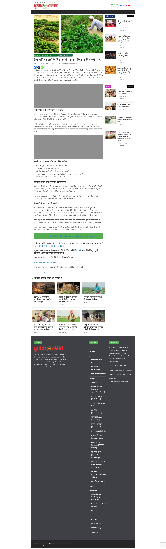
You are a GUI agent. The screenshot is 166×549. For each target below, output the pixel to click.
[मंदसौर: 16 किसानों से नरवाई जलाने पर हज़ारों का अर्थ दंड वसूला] (43, 283)
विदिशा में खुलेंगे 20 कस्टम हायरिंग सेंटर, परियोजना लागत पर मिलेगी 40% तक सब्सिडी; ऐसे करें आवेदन (124, 39)
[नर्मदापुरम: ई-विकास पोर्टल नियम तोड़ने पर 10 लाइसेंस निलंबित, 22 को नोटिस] (68, 311)
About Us (51, 12)
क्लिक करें (77, 250)
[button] (55, 12)
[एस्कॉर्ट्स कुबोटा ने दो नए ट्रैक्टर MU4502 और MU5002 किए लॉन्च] (110, 58)
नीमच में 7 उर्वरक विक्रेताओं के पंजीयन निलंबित (93, 298)
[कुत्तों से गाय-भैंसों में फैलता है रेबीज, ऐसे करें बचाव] (110, 109)
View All (130, 16)
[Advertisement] (68, 96)
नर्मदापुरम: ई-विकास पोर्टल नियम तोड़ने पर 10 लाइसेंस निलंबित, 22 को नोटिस (68, 327)
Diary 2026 (95, 511)
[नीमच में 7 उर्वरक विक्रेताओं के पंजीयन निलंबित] (93, 283)
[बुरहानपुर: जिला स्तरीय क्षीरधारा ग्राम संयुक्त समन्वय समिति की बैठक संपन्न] (93, 311)
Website (94, 519)
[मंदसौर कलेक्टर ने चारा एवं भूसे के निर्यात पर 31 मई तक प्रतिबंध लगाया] (68, 283)
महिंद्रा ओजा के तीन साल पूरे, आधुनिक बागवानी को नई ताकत (124, 23)
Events (79, 12)
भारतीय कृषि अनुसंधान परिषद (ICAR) (71, 64)
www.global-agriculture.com (44, 272)
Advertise (99, 12)
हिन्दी (117, 5)
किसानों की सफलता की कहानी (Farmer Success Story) (45, 55)
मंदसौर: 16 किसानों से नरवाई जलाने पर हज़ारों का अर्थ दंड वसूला (43, 299)
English (113, 5)
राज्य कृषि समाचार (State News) (65, 55)
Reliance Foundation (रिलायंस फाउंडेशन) (98, 474)
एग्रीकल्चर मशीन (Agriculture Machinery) (96, 455)
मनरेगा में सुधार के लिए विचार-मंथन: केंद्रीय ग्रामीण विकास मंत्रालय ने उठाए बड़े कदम (70, 236)
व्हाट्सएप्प (60, 246)
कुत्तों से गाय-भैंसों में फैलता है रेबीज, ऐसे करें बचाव (124, 105)
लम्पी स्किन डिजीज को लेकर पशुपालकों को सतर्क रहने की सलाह (125, 120)
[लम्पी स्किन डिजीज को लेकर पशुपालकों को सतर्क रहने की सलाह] (110, 123)
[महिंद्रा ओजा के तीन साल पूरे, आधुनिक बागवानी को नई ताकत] (110, 26)
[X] (38, 67)
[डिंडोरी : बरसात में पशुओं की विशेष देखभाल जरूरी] (110, 95)
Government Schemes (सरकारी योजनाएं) (97, 445)
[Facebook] (35, 67)
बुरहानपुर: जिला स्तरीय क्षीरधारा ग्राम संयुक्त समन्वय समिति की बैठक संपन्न (93, 327)
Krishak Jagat (84, 64)
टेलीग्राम (51, 246)
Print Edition (96, 523)
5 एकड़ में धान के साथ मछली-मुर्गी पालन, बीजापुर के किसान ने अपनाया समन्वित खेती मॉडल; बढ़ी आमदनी (124, 137)
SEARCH (43, 12)
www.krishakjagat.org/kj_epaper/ (46, 262)
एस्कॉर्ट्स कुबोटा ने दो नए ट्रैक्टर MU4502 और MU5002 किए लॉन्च (123, 55)
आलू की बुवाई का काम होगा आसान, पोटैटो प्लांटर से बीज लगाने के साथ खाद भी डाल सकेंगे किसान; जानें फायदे (124, 71)
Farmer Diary (96, 527)
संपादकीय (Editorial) (98, 481)
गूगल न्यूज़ (42, 246)
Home (36, 12)
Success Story (58, 64)
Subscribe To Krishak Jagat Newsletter (96, 497)
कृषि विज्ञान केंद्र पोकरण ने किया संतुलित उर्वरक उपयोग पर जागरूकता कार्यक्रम (43, 327)
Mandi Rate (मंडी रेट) (98, 431)
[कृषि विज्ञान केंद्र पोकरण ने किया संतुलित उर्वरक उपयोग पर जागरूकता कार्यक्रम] (43, 311)
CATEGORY (70, 12)
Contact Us (110, 12)
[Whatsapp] (42, 67)
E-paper (61, 12)
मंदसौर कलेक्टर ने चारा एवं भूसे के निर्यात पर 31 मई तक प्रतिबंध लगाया (68, 299)
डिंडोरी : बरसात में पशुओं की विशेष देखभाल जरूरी (124, 92)
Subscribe (88, 12)
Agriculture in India (98, 373)
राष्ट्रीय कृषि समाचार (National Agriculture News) (98, 389)
